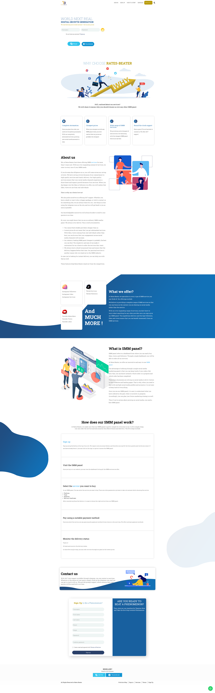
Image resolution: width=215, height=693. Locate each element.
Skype (75, 44)
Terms (144, 682)
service (76, 486)
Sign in (116, 2)
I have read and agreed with (87, 647)
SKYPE (100, 675)
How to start (131, 2)
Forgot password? (95, 32)
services (94, 162)
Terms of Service (96, 647)
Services (140, 2)
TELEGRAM (89, 44)
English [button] (148, 2)
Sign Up (150, 682)
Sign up (122, 2)
